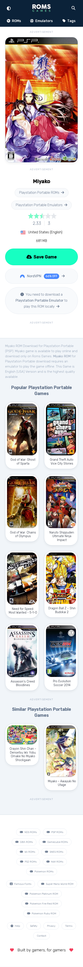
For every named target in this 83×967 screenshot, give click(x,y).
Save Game (45, 256)
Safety (33, 925)
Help (17, 925)
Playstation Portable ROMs (39, 193)
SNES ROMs (56, 851)
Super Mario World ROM (59, 883)
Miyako (20, 351)
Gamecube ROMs (57, 841)
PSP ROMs (57, 832)
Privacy (51, 925)
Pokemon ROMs (43, 871)
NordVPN (41, 276)
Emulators (43, 21)
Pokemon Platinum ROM (43, 893)
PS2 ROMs (30, 861)
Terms (68, 925)
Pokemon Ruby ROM (43, 913)
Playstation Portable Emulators (39, 205)
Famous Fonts (22, 883)
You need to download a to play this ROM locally (41, 300)
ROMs (16, 21)
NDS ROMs (30, 832)
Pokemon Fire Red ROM (43, 903)
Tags (71, 21)
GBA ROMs (26, 841)
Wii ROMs (29, 851)
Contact (41, 935)
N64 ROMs (56, 861)
